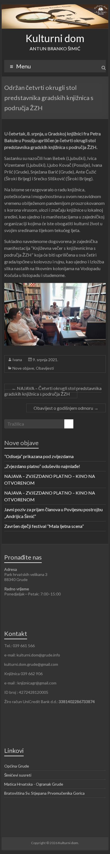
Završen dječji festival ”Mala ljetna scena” (44, 526)
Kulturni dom (55, 38)
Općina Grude (16, 766)
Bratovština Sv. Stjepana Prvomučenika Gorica (44, 793)
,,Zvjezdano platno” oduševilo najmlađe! (42, 466)
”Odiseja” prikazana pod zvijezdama (39, 456)
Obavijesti (45, 368)
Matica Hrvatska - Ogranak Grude (33, 784)
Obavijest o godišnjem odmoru (66, 408)
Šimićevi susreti (17, 775)
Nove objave (23, 368)
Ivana (17, 359)
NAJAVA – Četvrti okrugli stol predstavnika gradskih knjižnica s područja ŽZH (53, 390)
